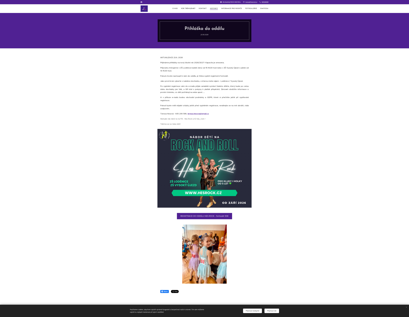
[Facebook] (141, 2)
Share (166, 291)
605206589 (265, 2)
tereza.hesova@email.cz (198, 114)
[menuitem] (175, 8)
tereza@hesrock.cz (251, 2)
